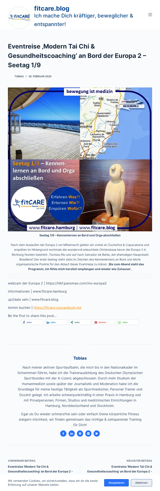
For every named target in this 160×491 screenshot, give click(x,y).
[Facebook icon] (63, 433)
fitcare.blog (51, 8)
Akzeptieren (116, 482)
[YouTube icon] (97, 433)
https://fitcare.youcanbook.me (57, 307)
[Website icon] (80, 433)
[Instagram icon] (88, 433)
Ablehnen (141, 482)
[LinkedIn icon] (72, 433)
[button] (32, 322)
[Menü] (150, 14)
